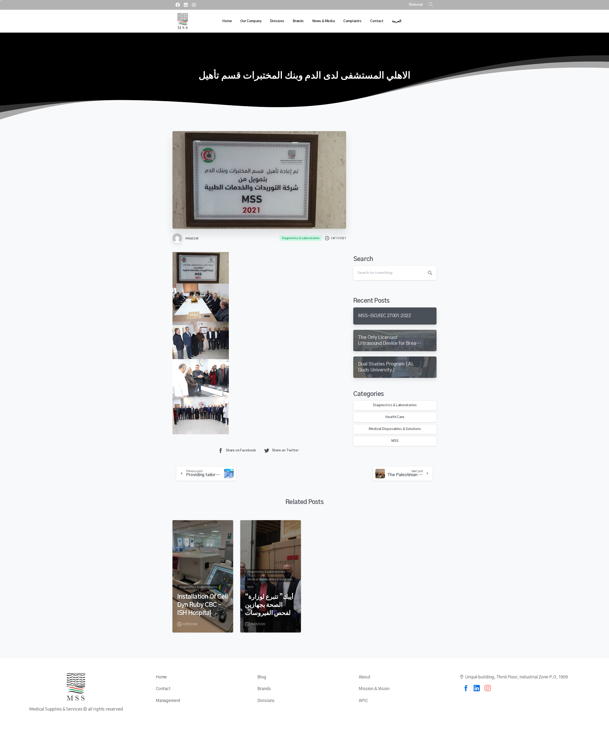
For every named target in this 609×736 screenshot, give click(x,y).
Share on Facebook (241, 450)
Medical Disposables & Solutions (395, 429)
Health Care (394, 417)
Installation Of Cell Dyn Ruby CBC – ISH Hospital (202, 605)
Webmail (416, 4)
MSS (394, 441)
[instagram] (194, 5)
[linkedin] (186, 5)
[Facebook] (178, 5)
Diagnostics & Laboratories (395, 405)
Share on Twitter (285, 450)
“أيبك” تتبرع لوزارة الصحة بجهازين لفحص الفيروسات (269, 605)
